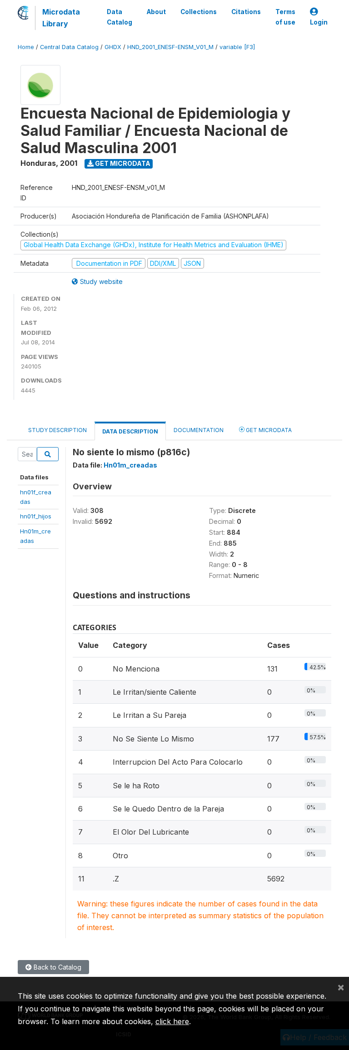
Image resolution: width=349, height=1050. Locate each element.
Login (319, 22)
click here (172, 1021)
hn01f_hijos (35, 516)
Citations (246, 11)
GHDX (113, 47)
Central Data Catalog (69, 47)
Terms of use (285, 16)
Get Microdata (122, 163)
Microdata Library (61, 17)
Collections (198, 11)
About (156, 11)
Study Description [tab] (57, 430)
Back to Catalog (56, 967)
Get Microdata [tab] (268, 430)
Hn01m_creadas (130, 465)
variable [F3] (237, 47)
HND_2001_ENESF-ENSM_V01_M (170, 47)
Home (26, 47)
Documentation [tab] (199, 430)
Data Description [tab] (130, 431)
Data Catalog (119, 16)
